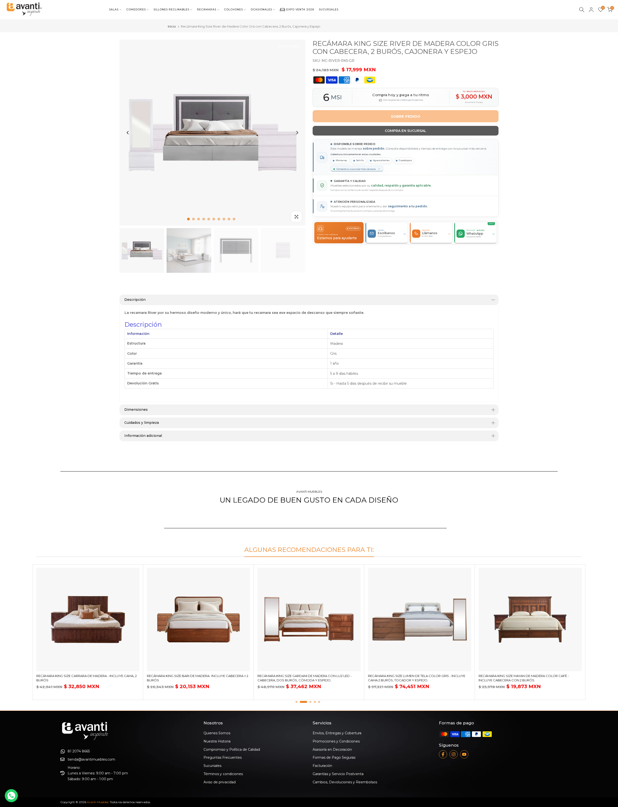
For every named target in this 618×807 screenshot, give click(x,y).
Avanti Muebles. (98, 802)
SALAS (114, 9)
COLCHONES (233, 9)
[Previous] (128, 132)
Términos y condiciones (223, 774)
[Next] (297, 132)
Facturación (322, 766)
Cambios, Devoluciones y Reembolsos (345, 782)
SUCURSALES (328, 9)
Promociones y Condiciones (336, 741)
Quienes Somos (217, 733)
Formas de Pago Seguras (334, 757)
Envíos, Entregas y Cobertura (337, 733)
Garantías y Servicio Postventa (338, 774)
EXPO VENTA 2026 (300, 9)
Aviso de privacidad (220, 782)
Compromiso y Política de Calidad (232, 749)
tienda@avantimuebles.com (91, 759)
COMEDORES (136, 9)
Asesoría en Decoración (332, 749)
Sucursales (212, 766)
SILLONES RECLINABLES (171, 9)
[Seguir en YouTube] (464, 754)
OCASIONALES (261, 9)
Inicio (172, 26)
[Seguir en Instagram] (453, 754)
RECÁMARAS (206, 9)
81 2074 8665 (79, 751)
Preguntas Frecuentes (223, 757)
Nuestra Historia (217, 741)
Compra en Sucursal (405, 131)
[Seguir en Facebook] (443, 754)
